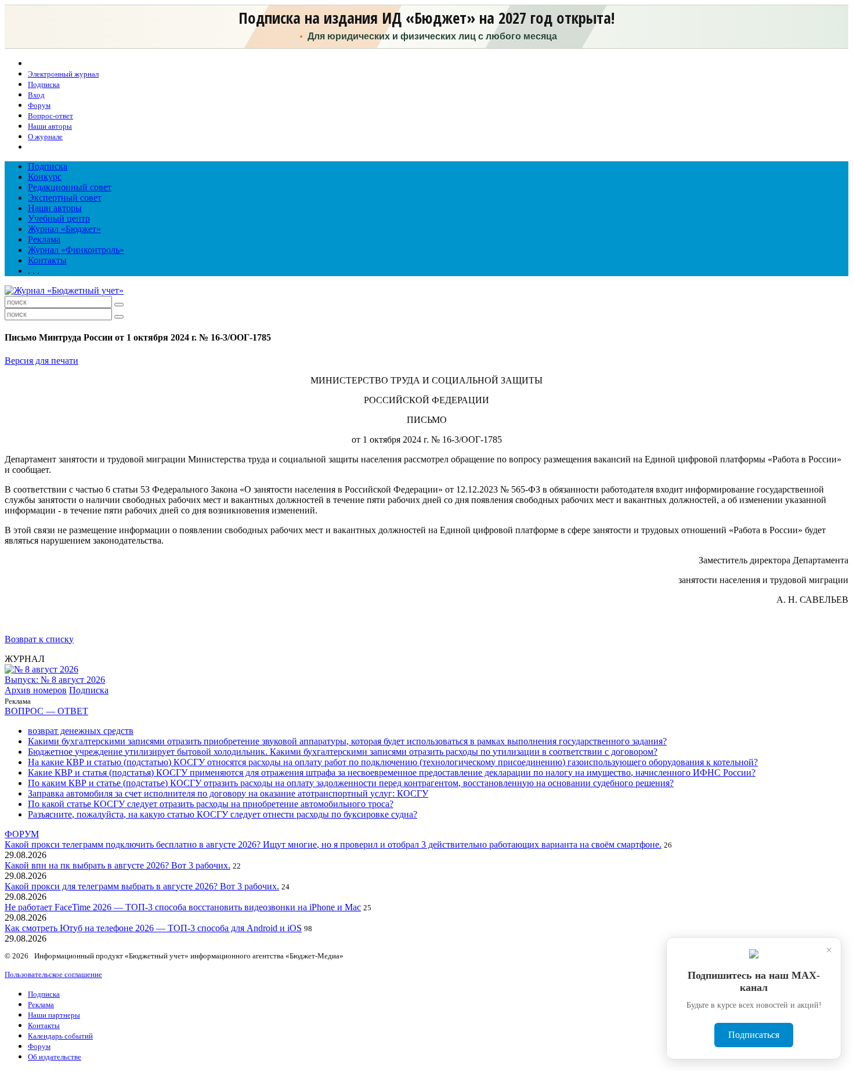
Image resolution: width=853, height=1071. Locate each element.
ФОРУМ (22, 834)
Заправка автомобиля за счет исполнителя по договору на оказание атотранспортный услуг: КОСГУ (228, 793)
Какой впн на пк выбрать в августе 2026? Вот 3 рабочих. (117, 865)
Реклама (44, 239)
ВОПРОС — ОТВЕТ (46, 711)
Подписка (47, 166)
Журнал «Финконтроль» (76, 250)
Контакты (47, 260)
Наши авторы (55, 208)
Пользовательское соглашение (53, 974)
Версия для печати (41, 361)
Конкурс (45, 177)
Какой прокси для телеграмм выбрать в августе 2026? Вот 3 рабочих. (142, 886)
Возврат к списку (39, 639)
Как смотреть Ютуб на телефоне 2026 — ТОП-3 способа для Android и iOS (153, 928)
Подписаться (753, 1035)
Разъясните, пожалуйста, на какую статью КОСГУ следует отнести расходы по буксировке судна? (222, 814)
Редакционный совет (69, 187)
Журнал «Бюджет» (64, 229)
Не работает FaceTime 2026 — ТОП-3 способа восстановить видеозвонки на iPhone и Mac (183, 907)
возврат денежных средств (80, 731)
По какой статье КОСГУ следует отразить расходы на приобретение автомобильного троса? (210, 804)
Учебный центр (59, 218)
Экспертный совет (65, 197)
